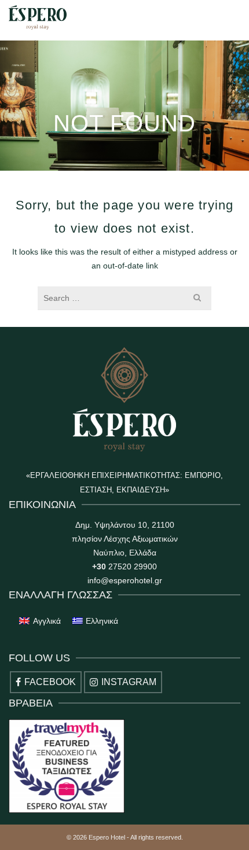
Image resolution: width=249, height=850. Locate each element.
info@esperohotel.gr (124, 580)
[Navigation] (225, 17)
